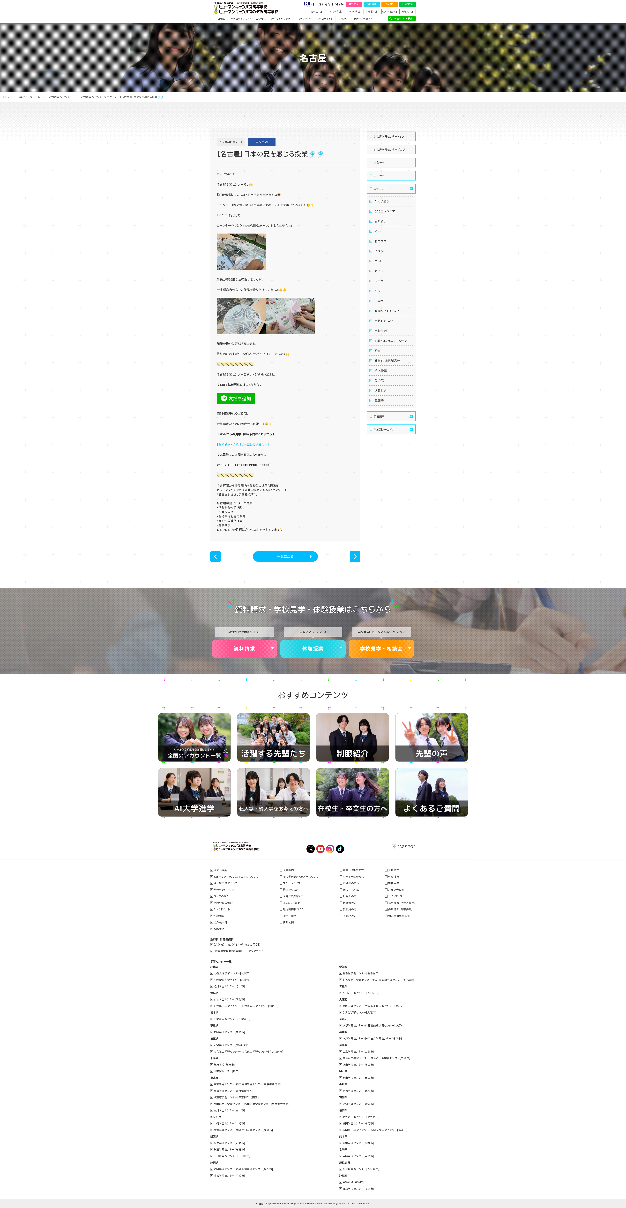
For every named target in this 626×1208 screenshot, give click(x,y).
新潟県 (214, 1136)
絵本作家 (381, 370)
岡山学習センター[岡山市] (358, 1078)
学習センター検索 (403, 18)
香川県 (343, 1084)
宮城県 (214, 993)
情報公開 (288, 922)
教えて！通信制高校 (387, 360)
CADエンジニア (385, 211)
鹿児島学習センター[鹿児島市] (361, 1169)
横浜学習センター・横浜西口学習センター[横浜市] (243, 1130)
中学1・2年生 (354, 11)
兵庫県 (343, 1032)
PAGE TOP (406, 846)
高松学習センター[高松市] (358, 1091)
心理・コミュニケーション (391, 340)
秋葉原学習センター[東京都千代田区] (236, 1097)
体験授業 (371, 4)
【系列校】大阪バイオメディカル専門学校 (237, 944)
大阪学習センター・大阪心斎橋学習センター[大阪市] (374, 1006)
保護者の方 (372, 11)
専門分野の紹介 (223, 903)
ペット (378, 291)
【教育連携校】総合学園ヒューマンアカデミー (240, 951)
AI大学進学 (382, 201)
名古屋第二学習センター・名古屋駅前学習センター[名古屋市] (379, 980)
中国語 (379, 301)
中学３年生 (336, 11)
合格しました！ (384, 321)
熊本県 (343, 1136)
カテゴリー (380, 189)
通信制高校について (226, 883)
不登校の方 (350, 916)
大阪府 (343, 999)
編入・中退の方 (389, 11)
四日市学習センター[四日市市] (361, 993)
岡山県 (343, 1071)
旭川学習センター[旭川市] (229, 986)
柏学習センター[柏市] (227, 1071)
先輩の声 (379, 163)
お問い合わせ (396, 890)
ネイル (379, 271)
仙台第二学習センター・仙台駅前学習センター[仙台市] (246, 1006)
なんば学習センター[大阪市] (360, 1012)
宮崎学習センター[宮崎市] (358, 1156)
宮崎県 (343, 1149)
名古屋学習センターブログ (96, 97)
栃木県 (214, 1012)
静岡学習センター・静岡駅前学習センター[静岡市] (243, 1169)
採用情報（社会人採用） (402, 903)
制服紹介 (219, 916)
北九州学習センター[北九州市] (361, 1117)
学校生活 (381, 331)
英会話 (379, 380)
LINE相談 (407, 4)
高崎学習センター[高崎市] (229, 1032)
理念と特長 (220, 870)
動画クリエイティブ (387, 311)
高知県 (343, 1097)
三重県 (343, 986)
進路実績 (219, 929)
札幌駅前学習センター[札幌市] (232, 980)
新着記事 (379, 416)
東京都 (214, 1078)
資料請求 (353, 4)
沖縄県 (343, 1175)
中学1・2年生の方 (353, 870)
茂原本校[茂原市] (224, 1065)
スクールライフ (291, 883)
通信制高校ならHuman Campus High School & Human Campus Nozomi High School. (303, 1203)
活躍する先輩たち (363, 19)
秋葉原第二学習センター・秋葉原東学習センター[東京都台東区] (252, 1104)
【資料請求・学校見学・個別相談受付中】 (243, 444)
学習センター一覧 (29, 97)
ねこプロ (380, 241)
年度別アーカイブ (384, 429)
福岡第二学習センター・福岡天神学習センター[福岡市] (375, 1130)
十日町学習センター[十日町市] (232, 1156)
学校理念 (343, 19)
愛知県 (343, 967)
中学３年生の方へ (353, 877)
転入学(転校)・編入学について (301, 877)
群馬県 (214, 1025)
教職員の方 (408, 11)
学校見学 (389, 4)
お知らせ (380, 221)
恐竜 (378, 350)
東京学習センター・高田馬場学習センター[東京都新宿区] (247, 1084)
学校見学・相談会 (381, 648)
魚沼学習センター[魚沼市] (229, 1149)
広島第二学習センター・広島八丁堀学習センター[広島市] (376, 1058)
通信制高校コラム (293, 909)
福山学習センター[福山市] (358, 1065)
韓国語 (379, 400)
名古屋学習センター (60, 97)
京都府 (343, 1019)
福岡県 (343, 1110)
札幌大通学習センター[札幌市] (232, 973)
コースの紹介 (221, 896)
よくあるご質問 (291, 903)
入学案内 (261, 19)
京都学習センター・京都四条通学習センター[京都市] (374, 1025)
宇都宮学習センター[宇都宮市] (232, 1019)
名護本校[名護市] (353, 1182)
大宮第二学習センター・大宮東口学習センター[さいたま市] (248, 1051)
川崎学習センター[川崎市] (229, 1123)
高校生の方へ (318, 11)
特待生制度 (290, 916)
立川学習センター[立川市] (229, 1110)
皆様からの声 (291, 890)
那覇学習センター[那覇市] (358, 1189)
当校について (305, 19)
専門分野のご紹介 (240, 19)
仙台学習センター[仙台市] (229, 999)
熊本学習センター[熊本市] (358, 1143)
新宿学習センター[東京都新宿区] (233, 1091)
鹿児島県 (344, 1162)
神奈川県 (215, 1117)
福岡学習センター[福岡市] (358, 1123)
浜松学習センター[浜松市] (229, 1175)
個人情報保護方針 (399, 916)
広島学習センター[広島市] (358, 1051)
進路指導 (381, 390)
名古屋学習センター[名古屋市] (361, 973)
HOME (7, 97)
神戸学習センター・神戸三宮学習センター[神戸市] (372, 1038)
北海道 (214, 967)
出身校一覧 (220, 922)
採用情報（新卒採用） (400, 909)
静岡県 (214, 1162)
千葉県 (214, 1058)
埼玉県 (214, 1038)
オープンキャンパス (281, 19)
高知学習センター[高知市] (358, 1104)
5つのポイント (325, 19)
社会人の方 (350, 896)
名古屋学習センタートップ (389, 136)
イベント (380, 251)
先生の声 (379, 176)
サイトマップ (395, 896)
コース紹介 (219, 19)
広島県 (343, 1045)
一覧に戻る (285, 556)
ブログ (379, 281)
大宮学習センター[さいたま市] (232, 1045)
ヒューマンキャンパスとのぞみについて (236, 877)
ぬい (378, 231)
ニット (378, 261)
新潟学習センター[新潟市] (229, 1143)
